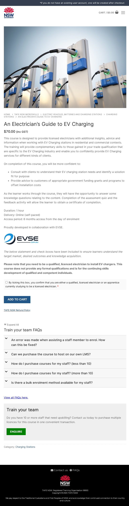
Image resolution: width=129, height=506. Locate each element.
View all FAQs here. (16, 397)
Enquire (16, 431)
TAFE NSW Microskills (26, 114)
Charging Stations (25, 446)
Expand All (11, 324)
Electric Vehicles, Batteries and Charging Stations (72, 114)
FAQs (75, 470)
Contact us (61, 470)
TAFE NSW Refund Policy (17, 310)
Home (7, 114)
